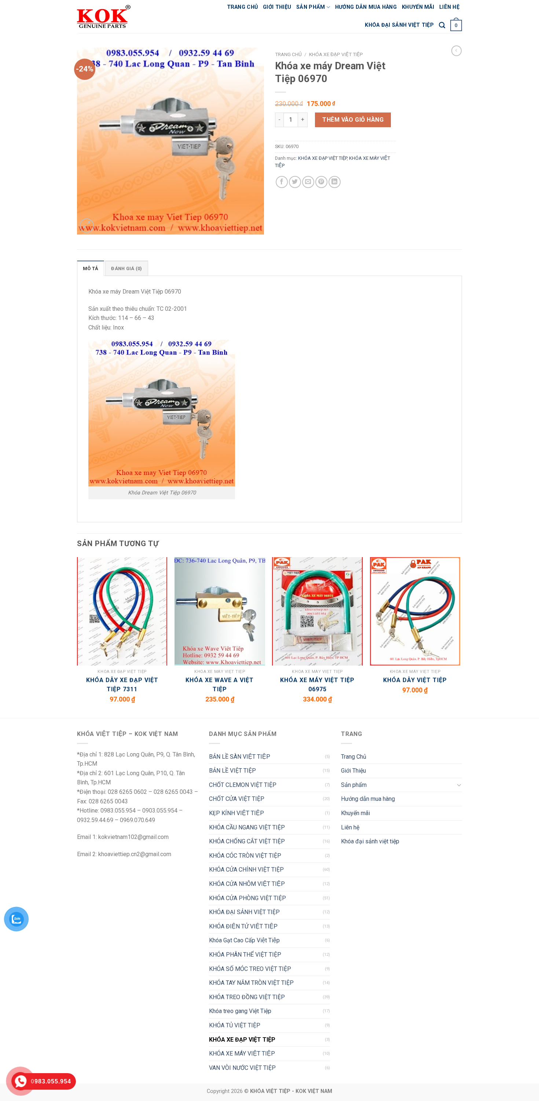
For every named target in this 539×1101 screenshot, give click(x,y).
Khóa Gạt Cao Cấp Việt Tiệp (244, 940)
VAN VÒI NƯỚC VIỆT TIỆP (242, 1067)
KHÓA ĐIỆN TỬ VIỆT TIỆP (243, 926)
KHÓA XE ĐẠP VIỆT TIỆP (336, 54)
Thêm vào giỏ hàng (353, 119)
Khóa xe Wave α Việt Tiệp (220, 685)
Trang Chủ (242, 7)
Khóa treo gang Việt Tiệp (240, 1011)
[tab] (90, 268)
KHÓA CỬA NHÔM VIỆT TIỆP (247, 883)
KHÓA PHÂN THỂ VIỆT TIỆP (245, 954)
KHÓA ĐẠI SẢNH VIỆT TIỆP (244, 912)
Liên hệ (449, 7)
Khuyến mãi (418, 7)
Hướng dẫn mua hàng (366, 7)
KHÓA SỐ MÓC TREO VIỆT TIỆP (250, 968)
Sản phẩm (310, 7)
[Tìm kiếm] (442, 25)
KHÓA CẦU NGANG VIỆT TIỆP (247, 827)
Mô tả (90, 268)
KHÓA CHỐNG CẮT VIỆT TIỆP (247, 841)
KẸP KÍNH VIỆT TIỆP (236, 813)
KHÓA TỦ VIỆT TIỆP (234, 1025)
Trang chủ (288, 54)
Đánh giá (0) (126, 268)
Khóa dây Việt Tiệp (415, 680)
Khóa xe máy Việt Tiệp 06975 (317, 685)
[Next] (459, 637)
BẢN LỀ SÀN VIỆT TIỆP (239, 756)
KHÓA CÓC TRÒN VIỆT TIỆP (245, 855)
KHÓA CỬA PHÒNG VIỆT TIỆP (247, 898)
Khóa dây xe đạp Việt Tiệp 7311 (122, 685)
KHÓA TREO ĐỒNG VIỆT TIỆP (247, 997)
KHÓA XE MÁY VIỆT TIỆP (242, 1053)
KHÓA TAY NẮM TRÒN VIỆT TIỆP (251, 982)
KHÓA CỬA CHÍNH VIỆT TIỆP (246, 869)
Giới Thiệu (277, 7)
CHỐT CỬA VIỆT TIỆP (236, 798)
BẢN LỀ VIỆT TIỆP (232, 770)
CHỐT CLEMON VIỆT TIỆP (242, 784)
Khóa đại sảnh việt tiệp (399, 25)
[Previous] (77, 637)
